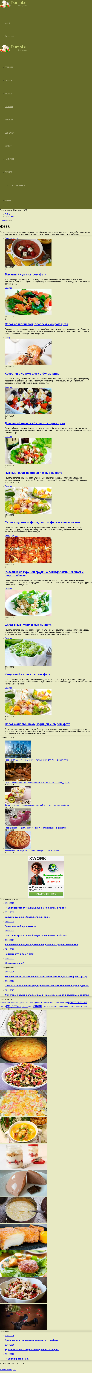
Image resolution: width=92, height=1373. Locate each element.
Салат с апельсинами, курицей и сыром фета (37, 724)
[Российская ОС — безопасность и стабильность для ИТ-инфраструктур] (18, 758)
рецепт (11, 1006)
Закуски (9, 120)
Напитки (9, 159)
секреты (53, 1006)
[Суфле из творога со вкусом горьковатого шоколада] (23, 1196)
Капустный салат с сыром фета (27, 674)
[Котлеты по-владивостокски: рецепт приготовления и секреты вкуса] (23, 1276)
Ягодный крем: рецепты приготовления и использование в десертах (35, 828)
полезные (64, 1002)
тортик (85, 1006)
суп (66, 1006)
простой (3, 1006)
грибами (10, 1002)
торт (80, 1006)
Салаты (9, 107)
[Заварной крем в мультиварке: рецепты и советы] (23, 1223)
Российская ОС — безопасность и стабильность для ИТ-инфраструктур (36, 760)
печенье (52, 1002)
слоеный (61, 1006)
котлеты (29, 1002)
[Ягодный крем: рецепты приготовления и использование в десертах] (18, 826)
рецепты (22, 1006)
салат (37, 1006)
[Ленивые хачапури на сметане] (23, 1062)
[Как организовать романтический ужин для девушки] (23, 1329)
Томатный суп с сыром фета (25, 274)
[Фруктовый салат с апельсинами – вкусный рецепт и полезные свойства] (18, 803)
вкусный (3, 1002)
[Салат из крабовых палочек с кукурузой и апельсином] (23, 1116)
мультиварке (45, 1002)
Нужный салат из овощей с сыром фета (33, 472)
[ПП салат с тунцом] (23, 1036)
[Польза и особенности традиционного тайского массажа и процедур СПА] (18, 780)
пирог (57, 1002)
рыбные (30, 1006)
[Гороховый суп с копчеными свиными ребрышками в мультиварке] (23, 1142)
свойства (46, 1006)
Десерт (8, 146)
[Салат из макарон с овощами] (23, 1089)
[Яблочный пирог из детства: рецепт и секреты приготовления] (18, 848)
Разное (8, 172)
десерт (16, 1002)
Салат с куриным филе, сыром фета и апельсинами (42, 522)
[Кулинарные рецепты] (14, 8)
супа (70, 1006)
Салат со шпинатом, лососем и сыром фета (36, 324)
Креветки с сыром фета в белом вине (32, 373)
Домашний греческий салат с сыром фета (35, 423)
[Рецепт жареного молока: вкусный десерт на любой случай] (23, 1249)
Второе (8, 94)
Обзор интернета (17, 185)
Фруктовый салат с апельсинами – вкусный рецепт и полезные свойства (37, 805)
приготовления (77, 1002)
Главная (3, 220)
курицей (37, 1002)
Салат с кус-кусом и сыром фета (28, 624)
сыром (75, 1006)
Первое (8, 80)
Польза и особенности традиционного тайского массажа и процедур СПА (37, 783)
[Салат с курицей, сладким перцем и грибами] (23, 1303)
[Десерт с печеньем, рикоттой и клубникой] (23, 1169)
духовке (22, 1002)
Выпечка (9, 133)
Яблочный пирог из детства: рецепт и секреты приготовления (32, 851)
